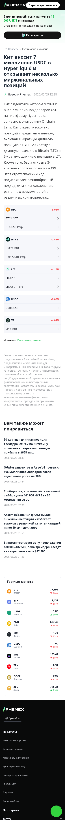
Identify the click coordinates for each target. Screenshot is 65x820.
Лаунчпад (8, 792)
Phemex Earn (9, 783)
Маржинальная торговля (16, 757)
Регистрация (35, 35)
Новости (13, 49)
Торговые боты (11, 801)
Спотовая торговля (13, 749)
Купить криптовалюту (14, 766)
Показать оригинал (29, 340)
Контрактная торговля (15, 740)
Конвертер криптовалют (16, 775)
